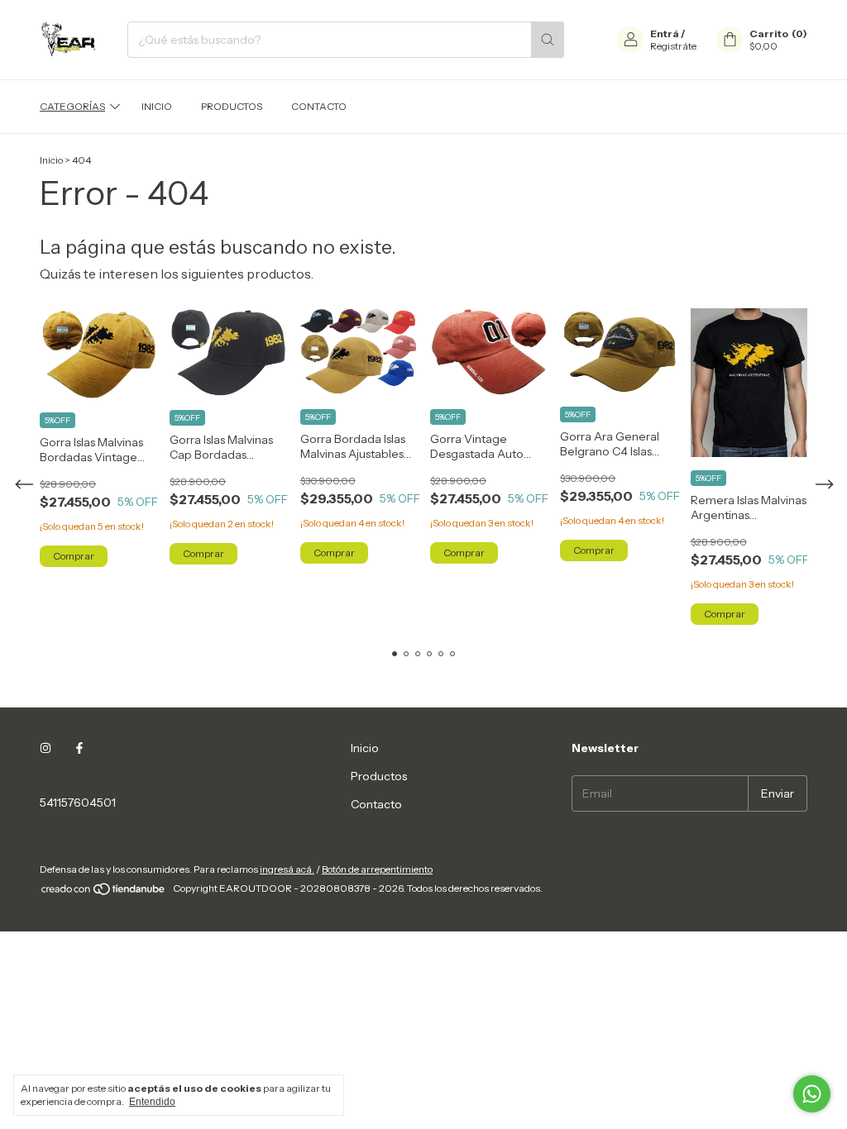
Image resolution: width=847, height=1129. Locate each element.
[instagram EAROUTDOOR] (45, 748)
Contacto (319, 106)
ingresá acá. (287, 869)
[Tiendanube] (104, 892)
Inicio (156, 106)
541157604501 (78, 802)
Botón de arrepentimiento (377, 869)
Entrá (664, 33)
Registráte (673, 46)
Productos (231, 106)
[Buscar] (547, 39)
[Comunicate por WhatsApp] (811, 1093)
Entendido (152, 1102)
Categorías (72, 106)
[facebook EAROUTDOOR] (79, 748)
